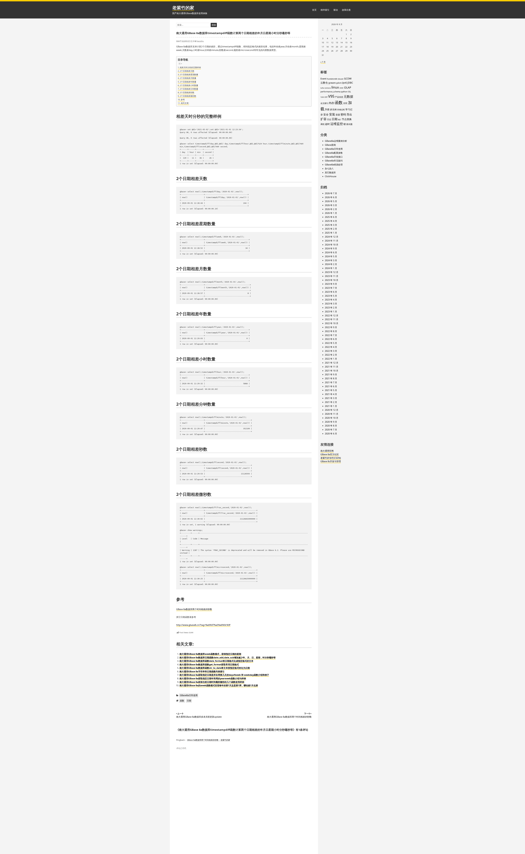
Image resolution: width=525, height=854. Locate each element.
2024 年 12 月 (331, 236)
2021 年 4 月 (331, 394)
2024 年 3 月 (331, 260)
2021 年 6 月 (331, 386)
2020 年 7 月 (331, 429)
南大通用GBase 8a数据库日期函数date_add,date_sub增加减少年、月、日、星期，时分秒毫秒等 (228, 657)
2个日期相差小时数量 (189, 85)
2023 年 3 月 (331, 303)
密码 (343, 114)
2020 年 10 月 (331, 417)
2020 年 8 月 (331, 425)
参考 (183, 99)
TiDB (322, 97)
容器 (338, 114)
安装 (332, 114)
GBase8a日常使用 (189, 695)
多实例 (333, 109)
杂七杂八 (329, 168)
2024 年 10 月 (331, 244)
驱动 (335, 9)
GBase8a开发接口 (334, 156)
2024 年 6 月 (331, 252)
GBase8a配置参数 (334, 152)
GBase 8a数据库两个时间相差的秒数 (194, 609)
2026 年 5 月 (331, 201)
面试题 (349, 124)
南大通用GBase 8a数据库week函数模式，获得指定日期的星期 (210, 653)
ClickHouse (330, 176)
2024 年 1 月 (331, 268)
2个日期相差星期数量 (189, 74)
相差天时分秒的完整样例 (190, 67)
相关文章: (185, 103)
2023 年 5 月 (331, 295)
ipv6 (344, 82)
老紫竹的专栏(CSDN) (330, 457)
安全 (326, 114)
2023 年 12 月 (331, 272)
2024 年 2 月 (331, 264)
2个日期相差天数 (187, 71)
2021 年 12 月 (331, 362)
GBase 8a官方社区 (329, 454)
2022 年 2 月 (331, 354)
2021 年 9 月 (331, 374)
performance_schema (330, 91)
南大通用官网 (327, 450)
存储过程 (341, 109)
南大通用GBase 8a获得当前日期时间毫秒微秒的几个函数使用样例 (212, 682)
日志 (329, 119)
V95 (331, 96)
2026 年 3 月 (331, 205)
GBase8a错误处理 (334, 164)
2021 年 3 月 (331, 398)
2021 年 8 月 (331, 378)
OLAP (347, 87)
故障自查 (346, 9)
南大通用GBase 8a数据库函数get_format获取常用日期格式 (209, 664)
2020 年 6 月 (331, 433)
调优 (322, 124)
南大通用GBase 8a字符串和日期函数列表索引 (202, 671)
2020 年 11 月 (331, 413)
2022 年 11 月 (331, 319)
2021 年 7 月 (331, 382)
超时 (327, 124)
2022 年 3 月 (331, 350)
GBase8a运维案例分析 (336, 140)
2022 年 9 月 (331, 327)
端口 (339, 119)
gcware (332, 82)
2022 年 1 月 (331, 358)
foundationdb (332, 79)
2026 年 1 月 (331, 213)
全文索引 (324, 103)
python (344, 91)
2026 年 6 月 (331, 197)
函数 (182, 700)
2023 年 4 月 (331, 299)
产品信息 (339, 96)
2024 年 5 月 (331, 256)
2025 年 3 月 (331, 224)
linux (335, 87)
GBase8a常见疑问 (334, 160)
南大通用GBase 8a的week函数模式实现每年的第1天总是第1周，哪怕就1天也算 (219, 685)
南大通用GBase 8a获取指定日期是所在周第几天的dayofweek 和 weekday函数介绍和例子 (224, 674)
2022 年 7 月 (331, 335)
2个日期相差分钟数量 (189, 89)
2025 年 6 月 (331, 216)
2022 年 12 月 (331, 315)
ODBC (341, 88)
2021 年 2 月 (331, 402)
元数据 (348, 96)
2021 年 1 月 (331, 406)
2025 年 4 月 (331, 220)
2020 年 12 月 (331, 409)
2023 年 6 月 (331, 291)
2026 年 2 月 (331, 209)
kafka (322, 88)
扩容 (323, 119)
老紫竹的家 (183, 8)
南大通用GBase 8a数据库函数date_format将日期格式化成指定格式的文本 (216, 660)
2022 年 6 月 (331, 339)
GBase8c (340, 79)
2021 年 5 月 (331, 390)
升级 (327, 109)
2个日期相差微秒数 (188, 96)
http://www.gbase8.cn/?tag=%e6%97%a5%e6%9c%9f (203, 624)
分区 (345, 103)
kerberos (328, 88)
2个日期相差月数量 (188, 78)
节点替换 (347, 119)
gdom (339, 83)
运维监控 (336, 124)
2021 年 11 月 (331, 366)
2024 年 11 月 (331, 240)
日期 (189, 700)
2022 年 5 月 (331, 343)
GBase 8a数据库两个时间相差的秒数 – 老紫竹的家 (208, 740)
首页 (314, 9)
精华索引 (325, 9)
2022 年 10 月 (331, 323)
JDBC (350, 82)
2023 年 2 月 (331, 307)
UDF (326, 97)
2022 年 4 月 (331, 346)
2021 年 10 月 (331, 370)
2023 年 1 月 (331, 311)
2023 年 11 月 (331, 276)
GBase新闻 (330, 144)
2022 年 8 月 (331, 331)
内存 (331, 103)
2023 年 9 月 (331, 283)
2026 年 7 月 (331, 193)
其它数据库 (330, 172)
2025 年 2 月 (331, 228)
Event (323, 78)
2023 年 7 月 (331, 287)
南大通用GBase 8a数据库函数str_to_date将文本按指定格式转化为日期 (215, 667)
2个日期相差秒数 (187, 92)
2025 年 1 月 (331, 232)
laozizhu (200, 41)
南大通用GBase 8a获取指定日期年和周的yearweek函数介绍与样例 (213, 678)
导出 (349, 114)
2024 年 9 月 (331, 248)
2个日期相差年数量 (188, 81)
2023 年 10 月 (331, 280)
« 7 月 (323, 62)
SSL (349, 91)
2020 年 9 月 (331, 421)
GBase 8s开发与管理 (330, 461)
